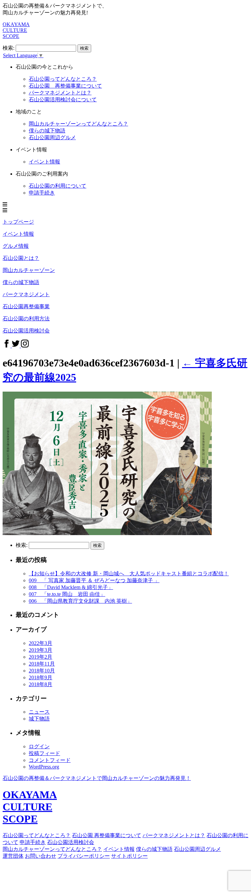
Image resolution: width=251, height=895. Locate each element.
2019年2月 (40, 657)
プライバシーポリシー (84, 856)
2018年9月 (40, 677)
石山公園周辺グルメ (52, 137)
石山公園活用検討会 (70, 842)
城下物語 (39, 718)
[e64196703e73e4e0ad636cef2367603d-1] (107, 533)
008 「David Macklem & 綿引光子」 (71, 587)
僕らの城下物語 (47, 130)
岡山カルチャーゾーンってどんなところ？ (78, 124)
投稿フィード (44, 753)
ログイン (39, 746)
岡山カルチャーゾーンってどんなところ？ (52, 849)
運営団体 (13, 856)
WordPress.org (44, 766)
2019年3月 (40, 650)
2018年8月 (40, 684)
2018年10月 (42, 670)
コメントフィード (50, 760)
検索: (8, 48)
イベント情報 (119, 849)
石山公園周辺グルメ (197, 849)
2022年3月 (40, 643)
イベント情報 (44, 161)
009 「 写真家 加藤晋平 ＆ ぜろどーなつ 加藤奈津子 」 (94, 580)
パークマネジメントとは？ (60, 92)
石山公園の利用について (57, 186)
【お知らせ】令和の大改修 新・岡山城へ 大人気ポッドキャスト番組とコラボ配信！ (129, 573)
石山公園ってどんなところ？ (63, 79)
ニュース (39, 712)
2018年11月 (42, 664)
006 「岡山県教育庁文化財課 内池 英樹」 (80, 601)
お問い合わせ (40, 856)
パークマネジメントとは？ (173, 835)
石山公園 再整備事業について (65, 86)
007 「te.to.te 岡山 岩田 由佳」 (67, 594)
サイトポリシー (129, 856)
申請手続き (42, 192)
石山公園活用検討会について (63, 99)
